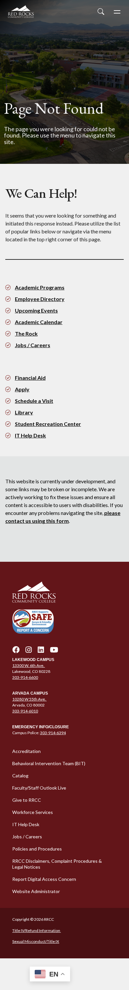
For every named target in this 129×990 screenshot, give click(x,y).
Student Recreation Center (48, 424)
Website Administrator (36, 891)
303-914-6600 (25, 677)
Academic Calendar (39, 322)
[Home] (64, 592)
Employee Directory (39, 299)
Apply (22, 389)
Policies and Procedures (37, 849)
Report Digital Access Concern (44, 879)
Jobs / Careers (32, 345)
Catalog (20, 775)
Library (24, 412)
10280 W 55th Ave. (29, 699)
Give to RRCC (26, 800)
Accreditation (26, 751)
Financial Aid (30, 378)
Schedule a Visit (34, 401)
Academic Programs (39, 287)
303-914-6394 (53, 732)
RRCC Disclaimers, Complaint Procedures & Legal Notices (57, 864)
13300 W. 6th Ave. (28, 665)
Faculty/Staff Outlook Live (39, 788)
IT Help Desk (30, 435)
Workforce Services (32, 812)
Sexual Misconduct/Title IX (35, 941)
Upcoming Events (36, 310)
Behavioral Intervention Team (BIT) (48, 763)
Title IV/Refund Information (36, 930)
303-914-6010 (25, 710)
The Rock (26, 333)
